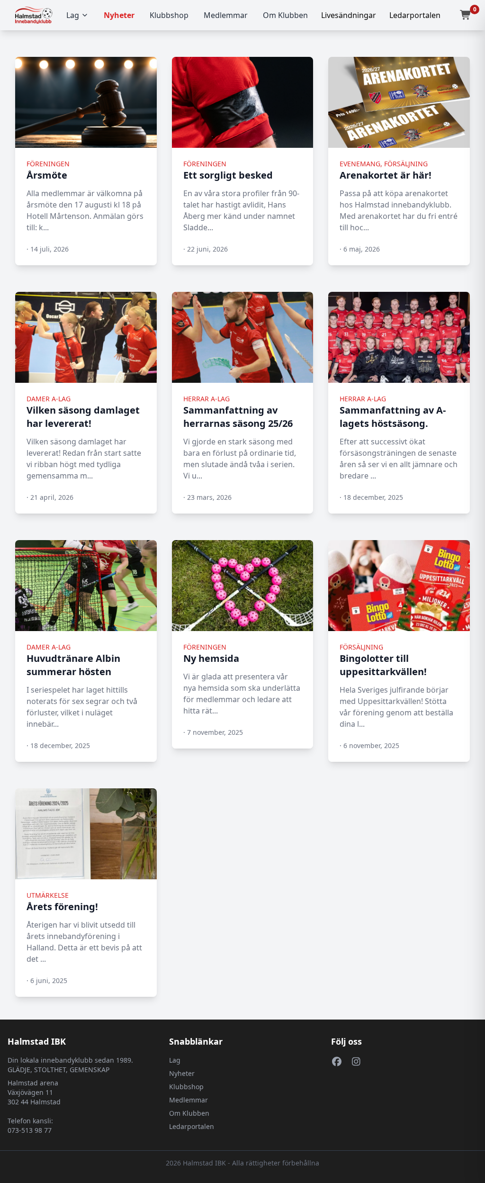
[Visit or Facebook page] (337, 1061)
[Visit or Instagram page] (356, 1061)
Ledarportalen (191, 1126)
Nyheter (119, 15)
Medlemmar (226, 15)
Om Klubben (285, 15)
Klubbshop (169, 15)
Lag (72, 15)
